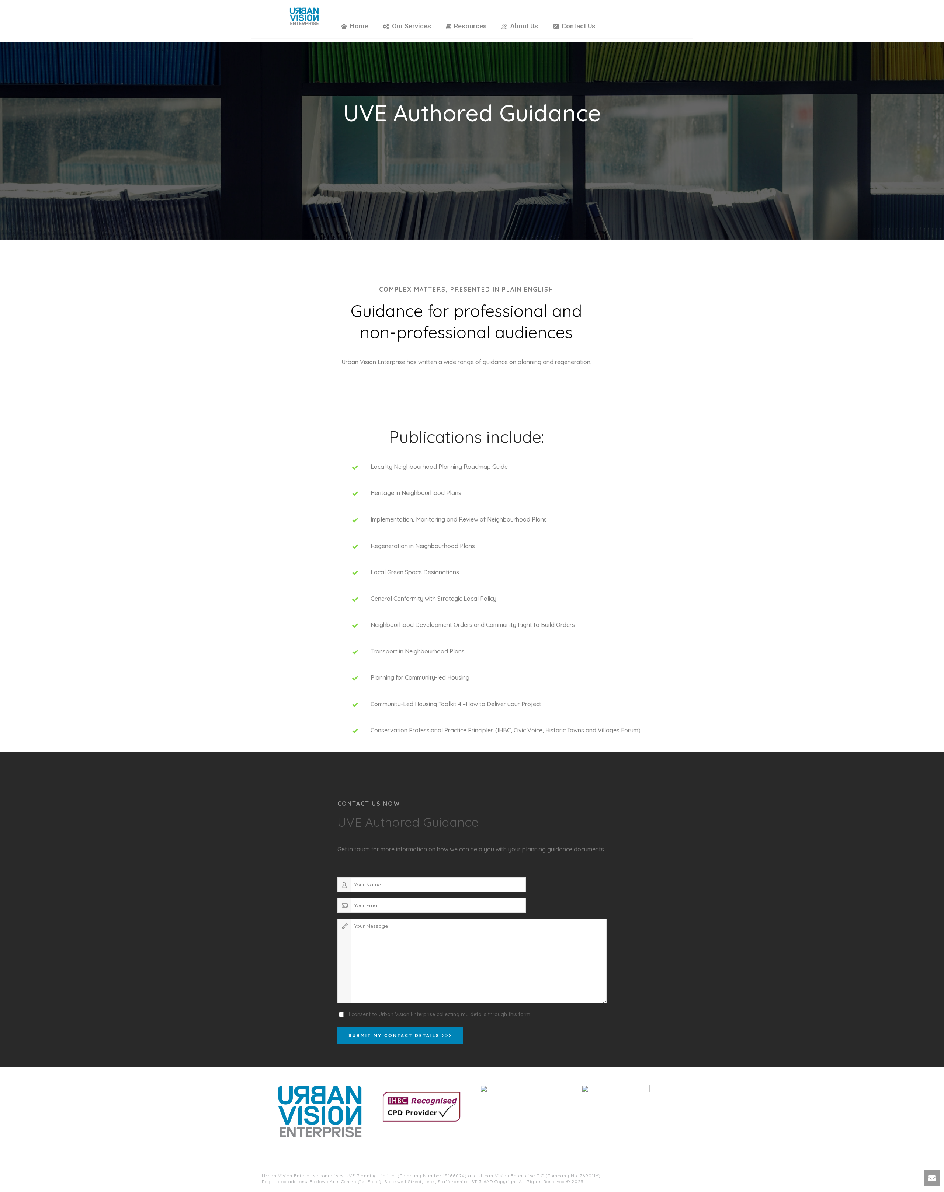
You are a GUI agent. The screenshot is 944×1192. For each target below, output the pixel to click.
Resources (470, 26)
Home (359, 26)
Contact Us (579, 26)
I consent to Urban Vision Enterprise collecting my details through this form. (440, 1014)
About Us (524, 26)
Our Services (411, 26)
